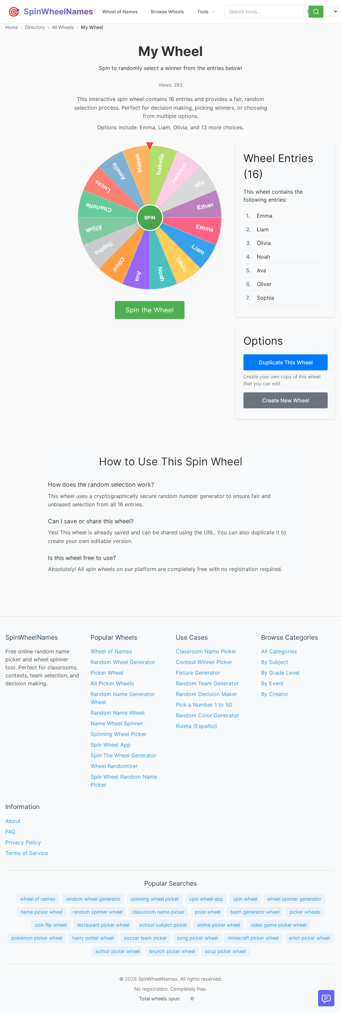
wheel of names (38, 899)
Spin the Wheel (150, 310)
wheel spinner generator (294, 899)
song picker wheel (197, 938)
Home (11, 27)
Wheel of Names (120, 11)
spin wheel (245, 899)
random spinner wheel (97, 912)
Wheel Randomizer (114, 766)
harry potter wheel (93, 938)
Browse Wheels (167, 11)
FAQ (10, 831)
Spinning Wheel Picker (119, 734)
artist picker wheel (309, 938)
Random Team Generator (207, 683)
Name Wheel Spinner (117, 723)
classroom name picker (158, 912)
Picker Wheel (107, 672)
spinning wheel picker (155, 899)
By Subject (274, 662)
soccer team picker (145, 938)
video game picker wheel (278, 925)
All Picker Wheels (112, 683)
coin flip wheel (51, 925)
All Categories (279, 651)
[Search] (316, 12)
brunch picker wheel (172, 951)
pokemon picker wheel (36, 938)
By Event (272, 683)
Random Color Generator (207, 715)
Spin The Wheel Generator (124, 755)
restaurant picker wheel (103, 925)
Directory (35, 27)
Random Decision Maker (206, 694)
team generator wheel (254, 912)
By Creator (274, 694)
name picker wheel (42, 912)
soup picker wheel (225, 951)
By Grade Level (280, 672)
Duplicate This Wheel (286, 362)
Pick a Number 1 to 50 (204, 704)
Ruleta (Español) (196, 726)
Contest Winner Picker (204, 662)
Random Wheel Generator (123, 662)
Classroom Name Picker (206, 651)
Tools (202, 11)
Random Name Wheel (118, 712)
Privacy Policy (23, 842)
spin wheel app (206, 899)
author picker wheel (117, 951)
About (13, 821)
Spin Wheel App (111, 744)
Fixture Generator (198, 672)
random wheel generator (93, 899)
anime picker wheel (218, 925)
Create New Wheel (285, 400)
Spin (150, 217)
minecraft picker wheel (253, 938)
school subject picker (163, 925)
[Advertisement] (32, 242)
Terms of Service (26, 853)
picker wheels (304, 912)
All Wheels (63, 27)
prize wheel (207, 912)
